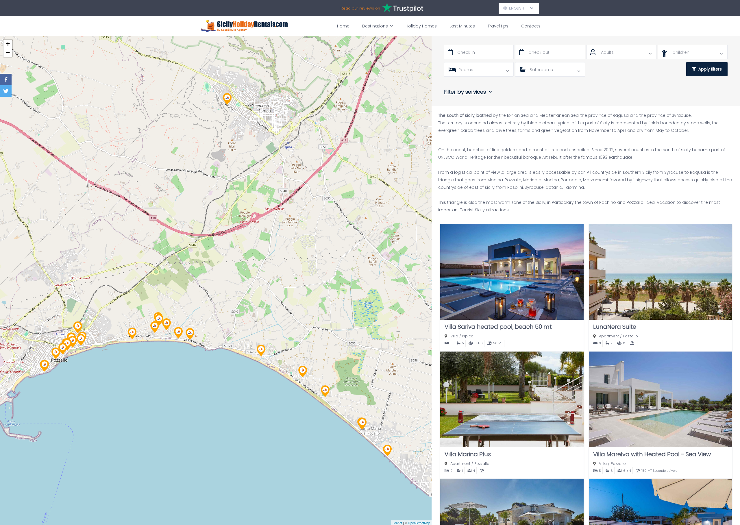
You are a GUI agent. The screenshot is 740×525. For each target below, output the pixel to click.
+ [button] (8, 43)
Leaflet (397, 522)
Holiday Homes (421, 26)
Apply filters (709, 69)
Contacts (531, 26)
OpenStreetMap (419, 522)
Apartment (609, 336)
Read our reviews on (361, 8)
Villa (454, 336)
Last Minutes (462, 26)
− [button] (8, 52)
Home (343, 26)
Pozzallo (630, 336)
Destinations (375, 26)
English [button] (519, 8)
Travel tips (498, 26)
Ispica (467, 336)
